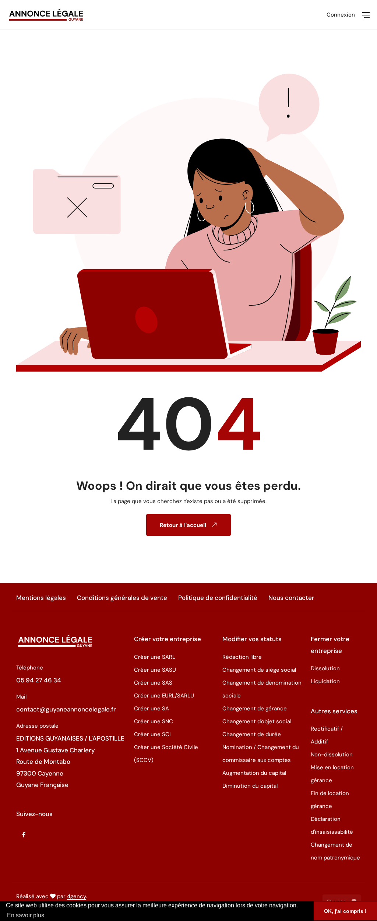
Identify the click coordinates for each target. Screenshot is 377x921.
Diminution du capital (250, 786)
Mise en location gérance (332, 774)
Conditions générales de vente (122, 598)
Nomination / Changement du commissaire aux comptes (260, 754)
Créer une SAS (153, 682)
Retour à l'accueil (184, 525)
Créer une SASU (155, 670)
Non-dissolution (332, 754)
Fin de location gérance (330, 800)
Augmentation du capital (254, 773)
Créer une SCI (152, 734)
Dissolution (325, 668)
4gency (76, 896)
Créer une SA (151, 708)
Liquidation (325, 681)
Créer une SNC (153, 721)
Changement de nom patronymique (335, 851)
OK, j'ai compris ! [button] (345, 911)
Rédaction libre (242, 657)
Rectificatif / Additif (327, 735)
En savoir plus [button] (25, 915)
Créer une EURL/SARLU (164, 695)
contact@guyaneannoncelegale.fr (66, 709)
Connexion (341, 14)
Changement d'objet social (256, 721)
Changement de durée (251, 734)
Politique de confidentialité (217, 598)
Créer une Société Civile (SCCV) (166, 754)
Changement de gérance (254, 708)
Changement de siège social (259, 670)
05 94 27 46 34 (38, 680)
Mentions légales (41, 598)
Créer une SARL (154, 657)
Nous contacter (291, 598)
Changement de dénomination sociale (262, 689)
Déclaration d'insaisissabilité (332, 825)
